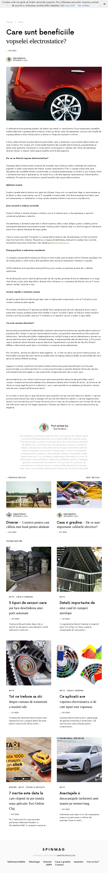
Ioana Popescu (19, 514)
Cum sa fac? (93, 862)
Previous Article (17, 478)
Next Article (93, 478)
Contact (59, 865)
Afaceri (13, 787)
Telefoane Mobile (16, 862)
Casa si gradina (24, 597)
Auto (21, 22)
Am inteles (83, 5)
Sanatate (78, 862)
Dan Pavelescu (19, 58)
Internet (47, 862)
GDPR (49, 865)
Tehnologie (34, 862)
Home (9, 22)
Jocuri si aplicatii (35, 787)
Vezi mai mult (67, 5)
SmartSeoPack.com (66, 856)
